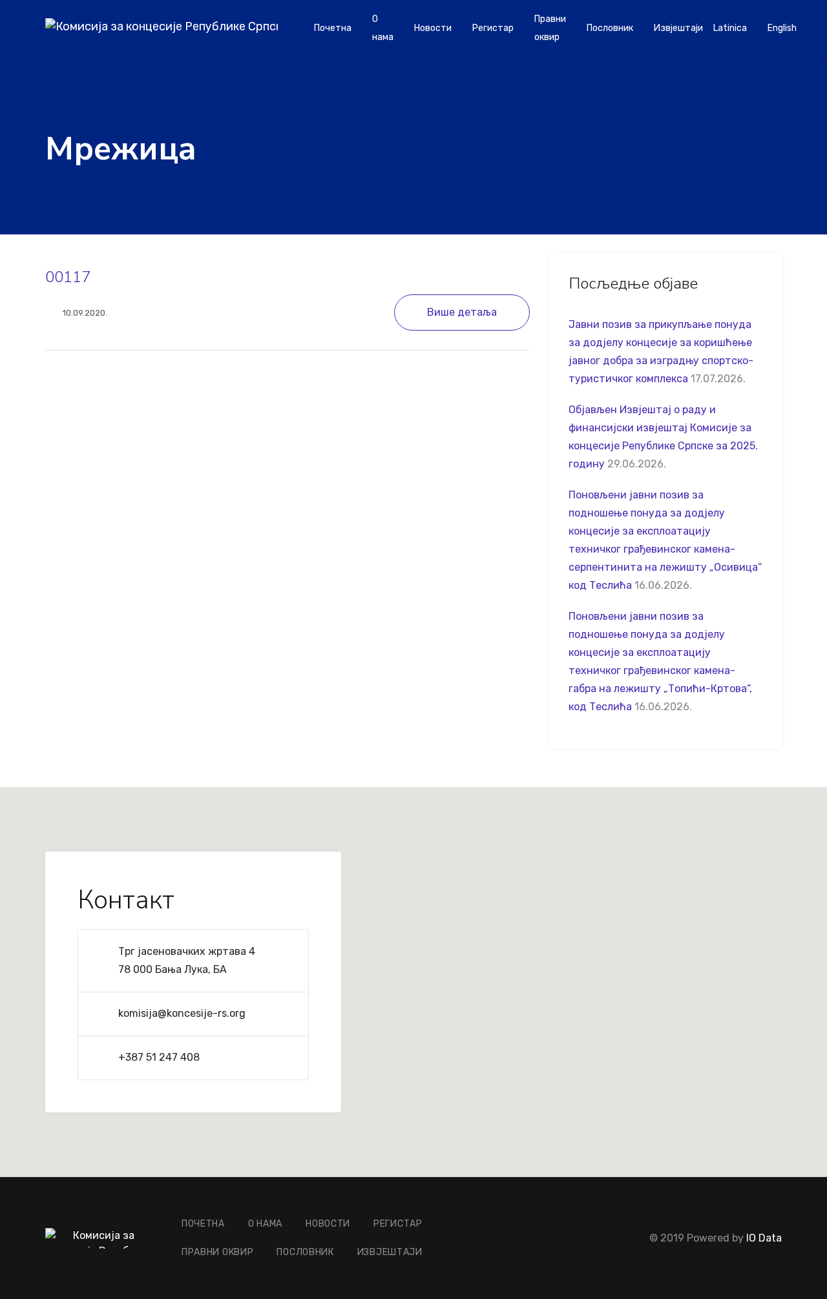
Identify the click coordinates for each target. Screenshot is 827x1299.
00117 (67, 277)
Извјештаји (678, 28)
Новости (433, 28)
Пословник (610, 28)
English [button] (782, 28)
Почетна (332, 28)
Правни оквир (550, 28)
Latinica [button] (730, 28)
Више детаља (462, 312)
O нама (382, 28)
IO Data (764, 1238)
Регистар (493, 28)
